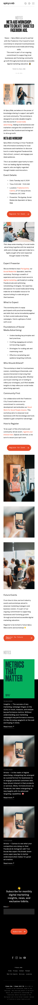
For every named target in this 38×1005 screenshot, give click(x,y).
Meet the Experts (12, 974)
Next (17, 919)
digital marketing (10, 280)
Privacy (15, 971)
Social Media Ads (10, 271)
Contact (21, 971)
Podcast (27, 971)
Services (21, 974)
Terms (9, 971)
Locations (29, 974)
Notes (19, 17)
